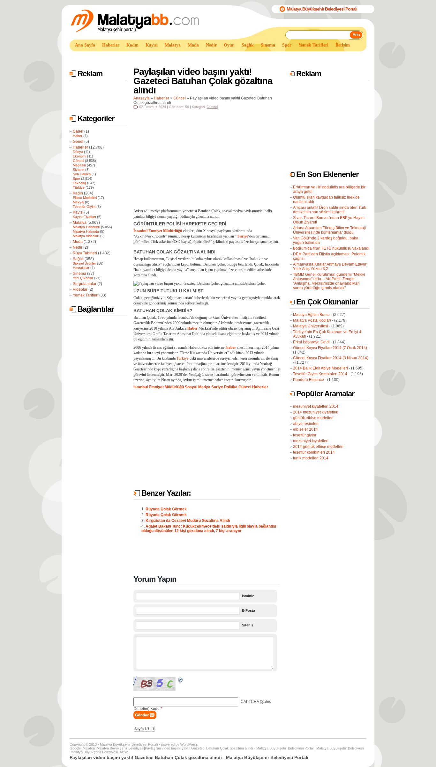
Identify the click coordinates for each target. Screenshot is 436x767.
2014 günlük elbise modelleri (318, 446)
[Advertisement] (186, 57)
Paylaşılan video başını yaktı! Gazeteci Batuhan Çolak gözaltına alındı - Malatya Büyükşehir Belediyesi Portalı (229, 748)
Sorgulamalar (84, 283)
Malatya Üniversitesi (310, 326)
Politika (230, 387)
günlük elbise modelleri (313, 418)
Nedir (77, 247)
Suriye (217, 387)
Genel (78, 141)
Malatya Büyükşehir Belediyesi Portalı (322, 8)
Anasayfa (141, 98)
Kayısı (78, 212)
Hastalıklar (81, 268)
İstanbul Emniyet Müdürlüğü (158, 387)
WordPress (189, 744)
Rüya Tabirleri (85, 253)
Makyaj (78, 202)
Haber (77, 136)
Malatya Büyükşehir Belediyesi (120, 748)
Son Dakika (82, 174)
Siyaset (78, 170)
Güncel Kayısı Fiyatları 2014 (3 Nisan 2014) (330, 358)
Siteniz (247, 625)
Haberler (80, 147)
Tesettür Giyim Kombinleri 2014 (320, 374)
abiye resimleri (306, 423)
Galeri (78, 131)
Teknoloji (79, 183)
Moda (78, 241)
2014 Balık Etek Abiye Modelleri (320, 368)
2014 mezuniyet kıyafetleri (315, 412)
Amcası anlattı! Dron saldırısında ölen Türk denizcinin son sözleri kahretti (329, 209)
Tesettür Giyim (84, 206)
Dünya (78, 152)
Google (75, 748)
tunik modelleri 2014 (310, 458)
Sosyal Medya (197, 387)
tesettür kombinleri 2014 (314, 452)
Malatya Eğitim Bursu (311, 314)
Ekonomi (79, 156)
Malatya (79, 222)
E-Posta (248, 610)
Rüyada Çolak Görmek (166, 509)
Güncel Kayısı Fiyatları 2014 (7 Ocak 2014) (330, 348)
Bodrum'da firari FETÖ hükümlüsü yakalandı (331, 248)
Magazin (79, 165)
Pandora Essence (308, 379)
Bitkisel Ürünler (84, 263)
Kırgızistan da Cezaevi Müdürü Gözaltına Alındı (188, 520)
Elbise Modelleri (85, 198)
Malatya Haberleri (86, 227)
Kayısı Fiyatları (84, 217)
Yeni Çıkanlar (83, 278)
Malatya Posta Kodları (312, 320)
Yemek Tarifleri (85, 295)
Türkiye (79, 187)
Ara (355, 34)
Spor (76, 178)
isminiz (248, 596)
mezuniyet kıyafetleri (310, 441)
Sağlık (78, 259)
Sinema (79, 273)
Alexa (124, 752)
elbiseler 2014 (305, 429)
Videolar (80, 289)
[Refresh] (180, 681)
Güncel (78, 161)
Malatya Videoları (86, 236)
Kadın (78, 193)
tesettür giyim (304, 435)
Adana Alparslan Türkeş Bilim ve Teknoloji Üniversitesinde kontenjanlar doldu (329, 230)
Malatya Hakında (86, 231)
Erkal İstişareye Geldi (311, 342)
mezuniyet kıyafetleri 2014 (315, 406)
